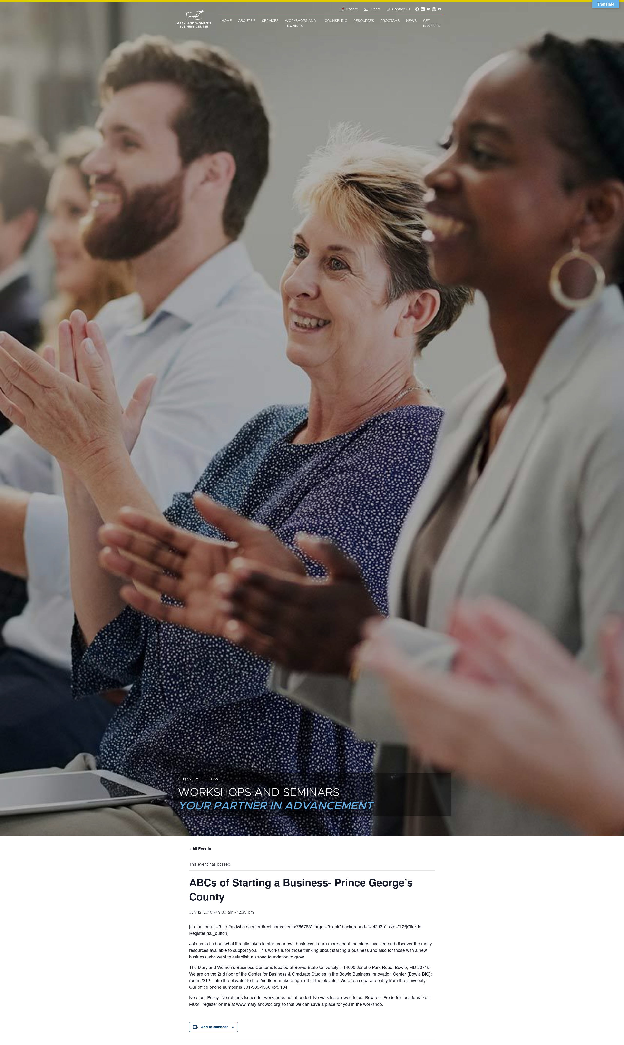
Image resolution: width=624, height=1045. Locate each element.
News (411, 21)
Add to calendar (214, 1026)
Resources (363, 21)
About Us (247, 21)
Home (227, 21)
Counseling (336, 21)
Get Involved (431, 23)
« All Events (200, 848)
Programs (390, 21)
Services (270, 21)
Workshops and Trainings (300, 23)
